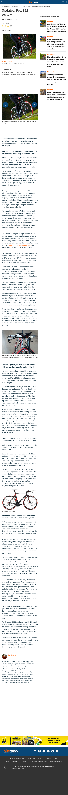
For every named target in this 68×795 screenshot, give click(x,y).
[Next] (34, 105)
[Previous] (5, 105)
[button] (20, 109)
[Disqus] (29, 711)
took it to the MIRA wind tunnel (20, 245)
